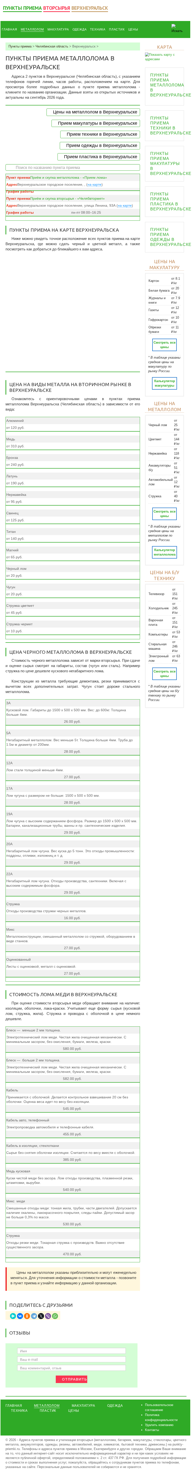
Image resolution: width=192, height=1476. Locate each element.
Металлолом (32, 29)
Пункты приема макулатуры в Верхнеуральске (171, 163)
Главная (9, 29)
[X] (41, 1316)
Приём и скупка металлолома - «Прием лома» (68, 177)
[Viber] (48, 1316)
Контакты (152, 1430)
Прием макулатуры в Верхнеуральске (97, 123)
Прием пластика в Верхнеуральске (100, 156)
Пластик (117, 29)
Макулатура (58, 29)
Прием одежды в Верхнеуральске (101, 145)
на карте (95, 184)
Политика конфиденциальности (161, 1417)
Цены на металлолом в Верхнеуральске (95, 111)
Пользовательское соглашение (159, 1407)
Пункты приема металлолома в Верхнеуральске (171, 85)
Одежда (79, 29)
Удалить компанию (159, 1425)
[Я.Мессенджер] (13, 1316)
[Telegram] (34, 1316)
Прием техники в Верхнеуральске (102, 134)
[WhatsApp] (55, 1316)
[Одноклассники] (27, 1316)
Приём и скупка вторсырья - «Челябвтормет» (67, 198)
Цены (133, 29)
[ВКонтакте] (20, 1316)
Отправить (74, 1379)
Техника (98, 29)
